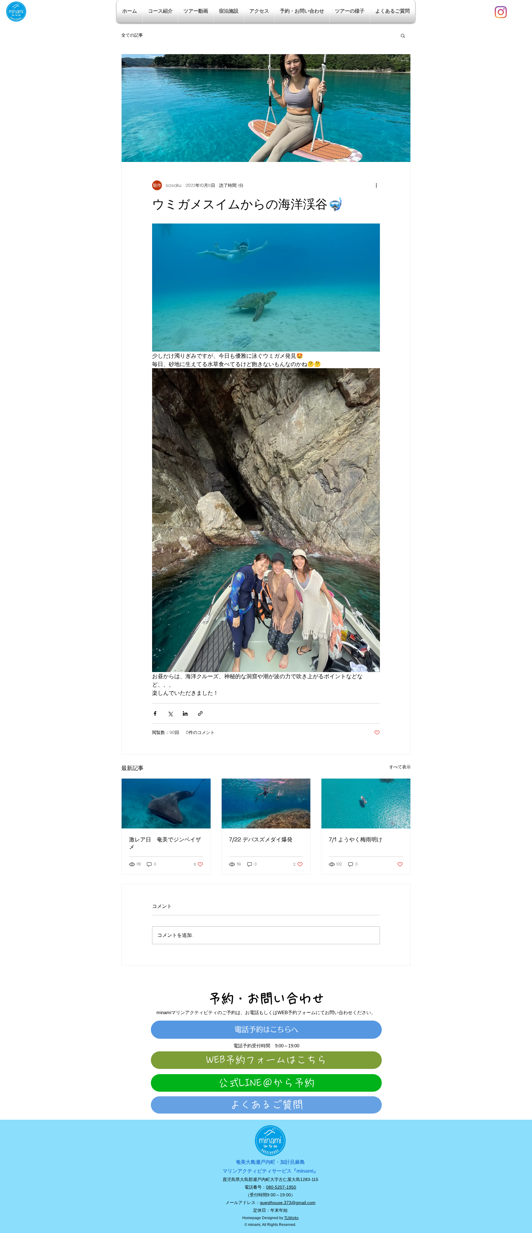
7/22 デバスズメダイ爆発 (260, 839)
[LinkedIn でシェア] (185, 713)
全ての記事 (132, 35)
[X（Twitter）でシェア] (170, 713)
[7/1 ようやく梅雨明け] (365, 803)
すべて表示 (400, 767)
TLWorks (291, 1218)
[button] (160, 11)
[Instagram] (501, 12)
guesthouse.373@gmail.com (288, 1202)
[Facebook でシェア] (155, 713)
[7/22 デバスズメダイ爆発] (266, 803)
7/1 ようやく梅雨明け (355, 839)
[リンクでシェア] (200, 713)
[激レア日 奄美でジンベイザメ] (166, 803)
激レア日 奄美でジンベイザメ (165, 843)
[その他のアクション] (376, 185)
